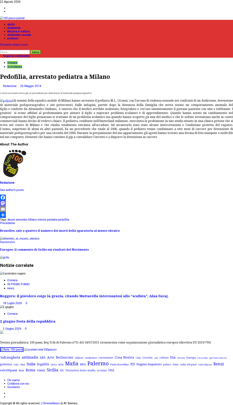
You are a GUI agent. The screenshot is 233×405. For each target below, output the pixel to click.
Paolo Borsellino (119, 364)
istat (22, 364)
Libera (54, 364)
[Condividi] (116, 215)
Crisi (138, 357)
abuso (11, 219)
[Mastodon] (116, 203)
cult (156, 357)
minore (41, 219)
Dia (173, 357)
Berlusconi (64, 357)
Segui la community (16, 56)
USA (111, 370)
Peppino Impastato (149, 364)
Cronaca (12, 62)
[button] (1, 48)
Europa (191, 357)
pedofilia (63, 219)
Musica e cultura (18, 31)
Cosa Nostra (124, 357)
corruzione (105, 357)
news (10, 288)
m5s (61, 364)
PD (133, 364)
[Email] (116, 209)
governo (6, 364)
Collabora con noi (18, 383)
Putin (175, 364)
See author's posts (12, 190)
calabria (79, 357)
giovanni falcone (218, 357)
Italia (31, 363)
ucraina (102, 370)
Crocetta (147, 357)
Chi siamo (13, 380)
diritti (11, 24)
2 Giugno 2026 (12, 328)
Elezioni (181, 358)
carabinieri (91, 357)
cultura (164, 357)
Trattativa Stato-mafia (80, 370)
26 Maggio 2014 (30, 86)
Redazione (10, 86)
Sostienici (13, 387)
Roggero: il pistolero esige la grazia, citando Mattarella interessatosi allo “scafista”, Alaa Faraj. (84, 296)
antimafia (30, 357)
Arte (50, 357)
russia (41, 370)
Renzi (218, 363)
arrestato (21, 219)
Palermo (98, 363)
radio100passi (205, 364)
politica (167, 364)
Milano (32, 219)
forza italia (203, 357)
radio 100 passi (188, 364)
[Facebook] (116, 197)
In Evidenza (14, 66)
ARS (43, 357)
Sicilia (52, 370)
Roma (30, 370)
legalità (43, 364)
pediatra (52, 219)
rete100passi (8, 370)
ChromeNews (51, 403)
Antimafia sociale (19, 35)
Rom (21, 370)
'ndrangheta (10, 357)
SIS (62, 370)
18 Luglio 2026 (13, 303)
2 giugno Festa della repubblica (28, 321)
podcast (12, 38)
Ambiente (14, 28)
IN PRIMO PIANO (18, 284)
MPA (83, 364)
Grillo (16, 364)
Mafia (71, 363)
